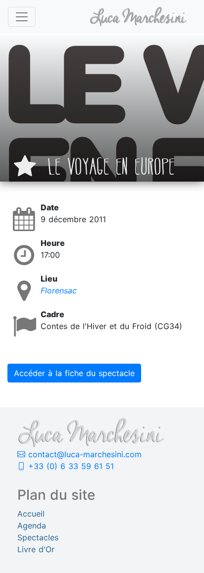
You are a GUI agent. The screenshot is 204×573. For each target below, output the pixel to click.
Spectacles (37, 537)
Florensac (59, 290)
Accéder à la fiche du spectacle (74, 373)
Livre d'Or (35, 549)
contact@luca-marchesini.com (83, 454)
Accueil (31, 514)
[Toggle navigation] (22, 17)
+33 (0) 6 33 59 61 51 (69, 466)
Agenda (31, 525)
